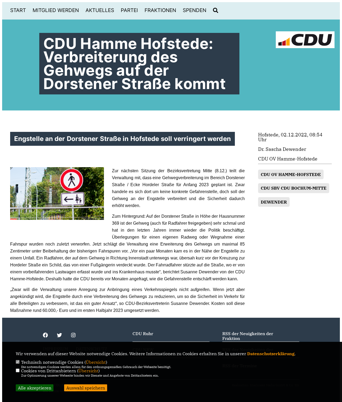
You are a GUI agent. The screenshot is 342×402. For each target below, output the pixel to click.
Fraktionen (160, 10)
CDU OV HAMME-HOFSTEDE (291, 174)
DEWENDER (274, 202)
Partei (129, 10)
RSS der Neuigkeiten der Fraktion (247, 336)
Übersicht (96, 362)
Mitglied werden (56, 10)
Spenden (194, 10)
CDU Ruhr (143, 333)
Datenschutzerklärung (270, 353)
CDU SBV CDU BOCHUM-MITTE (294, 188)
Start (18, 10)
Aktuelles (100, 10)
